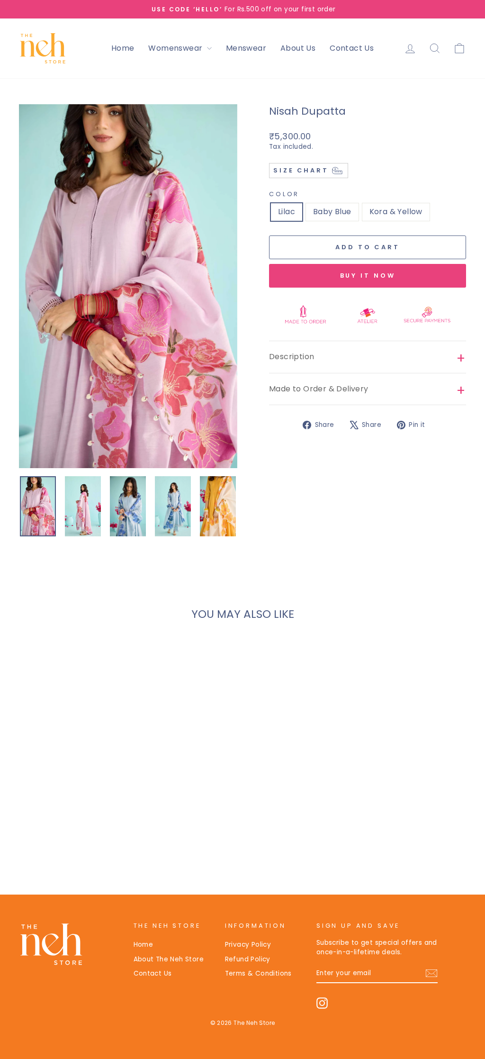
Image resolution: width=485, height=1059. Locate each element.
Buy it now (367, 275)
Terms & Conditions (258, 973)
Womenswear (176, 48)
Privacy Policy (248, 944)
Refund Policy (247, 959)
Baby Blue (332, 211)
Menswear (246, 48)
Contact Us (352, 48)
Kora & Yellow (395, 211)
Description (291, 356)
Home (123, 48)
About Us (297, 48)
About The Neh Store (169, 959)
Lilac (286, 211)
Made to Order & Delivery (318, 388)
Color (284, 194)
